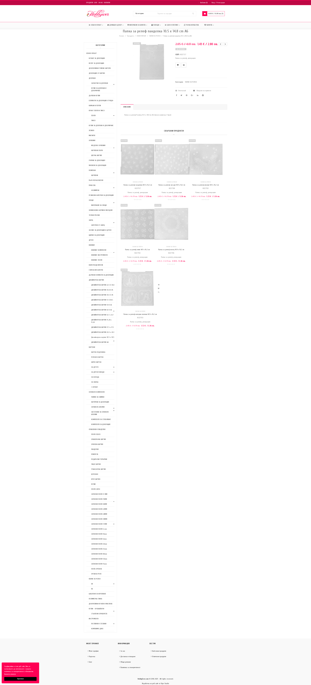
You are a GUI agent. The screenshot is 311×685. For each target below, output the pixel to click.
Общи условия (126, 662)
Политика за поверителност (130, 667)
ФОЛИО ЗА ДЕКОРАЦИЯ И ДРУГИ (100, 230)
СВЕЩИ (91, 200)
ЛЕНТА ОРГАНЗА (96, 569)
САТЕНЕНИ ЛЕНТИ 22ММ (99, 509)
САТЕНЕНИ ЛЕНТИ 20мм (99, 544)
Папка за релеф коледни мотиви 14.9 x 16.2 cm (140, 314)
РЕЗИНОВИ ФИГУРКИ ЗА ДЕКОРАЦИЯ (101, 195)
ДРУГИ (91, 240)
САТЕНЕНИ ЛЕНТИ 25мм (99, 549)
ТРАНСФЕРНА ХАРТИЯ (98, 469)
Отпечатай (182, 91)
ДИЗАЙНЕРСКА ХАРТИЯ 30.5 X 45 (102, 295)
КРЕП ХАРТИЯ (95, 479)
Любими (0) (204, 3)
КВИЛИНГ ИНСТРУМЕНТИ (99, 255)
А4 (92, 584)
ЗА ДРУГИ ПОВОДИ (97, 372)
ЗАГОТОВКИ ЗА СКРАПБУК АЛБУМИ (100, 413)
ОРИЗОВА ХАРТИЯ (97, 444)
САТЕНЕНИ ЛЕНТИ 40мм (99, 554)
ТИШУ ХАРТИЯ (96, 464)
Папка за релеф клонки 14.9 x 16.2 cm (205, 185)
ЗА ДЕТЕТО (95, 367)
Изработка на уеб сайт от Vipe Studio (155, 683)
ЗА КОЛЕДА (95, 377)
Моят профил (94, 651)
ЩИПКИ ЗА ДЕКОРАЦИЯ (97, 235)
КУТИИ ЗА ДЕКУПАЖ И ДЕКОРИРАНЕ (98, 89)
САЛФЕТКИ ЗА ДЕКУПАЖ (99, 83)
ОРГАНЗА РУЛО (96, 574)
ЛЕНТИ (93, 115)
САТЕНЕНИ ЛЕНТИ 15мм (99, 564)
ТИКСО (93, 120)
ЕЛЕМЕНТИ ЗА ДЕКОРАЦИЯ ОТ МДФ (101, 101)
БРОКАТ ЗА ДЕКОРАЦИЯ (97, 58)
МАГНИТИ (92, 135)
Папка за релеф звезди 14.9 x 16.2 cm (172, 185)
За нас (100, 3)
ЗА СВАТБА (94, 382)
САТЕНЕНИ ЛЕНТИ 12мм (99, 539)
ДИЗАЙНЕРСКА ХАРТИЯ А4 (99, 342)
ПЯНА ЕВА (92, 185)
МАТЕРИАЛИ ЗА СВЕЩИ (99, 205)
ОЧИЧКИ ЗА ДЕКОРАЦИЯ (97, 160)
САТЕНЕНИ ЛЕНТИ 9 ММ (99, 524)
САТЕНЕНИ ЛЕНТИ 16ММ (99, 504)
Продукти (89, 3)
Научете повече (10, 674)
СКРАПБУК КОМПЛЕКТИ (97, 392)
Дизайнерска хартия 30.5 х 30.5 (102, 337)
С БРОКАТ (94, 387)
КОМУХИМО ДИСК (97, 629)
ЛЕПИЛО (91, 130)
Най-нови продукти (159, 651)
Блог (95, 3)
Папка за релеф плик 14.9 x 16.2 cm (137, 250)
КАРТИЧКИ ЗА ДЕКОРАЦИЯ (100, 402)
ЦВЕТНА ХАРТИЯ (96, 155)
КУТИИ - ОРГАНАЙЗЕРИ (96, 609)
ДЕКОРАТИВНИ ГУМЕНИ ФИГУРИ (100, 68)
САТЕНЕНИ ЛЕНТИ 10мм (99, 534)
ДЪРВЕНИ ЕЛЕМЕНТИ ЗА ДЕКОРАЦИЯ (101, 275)
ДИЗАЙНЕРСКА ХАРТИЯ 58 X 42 (101, 305)
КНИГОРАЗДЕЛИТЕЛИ (96, 265)
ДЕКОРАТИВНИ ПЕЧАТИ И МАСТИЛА (100, 604)
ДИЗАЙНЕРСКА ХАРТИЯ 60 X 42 (101, 310)
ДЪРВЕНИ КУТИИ (94, 96)
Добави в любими (177, 65)
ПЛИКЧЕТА (94, 454)
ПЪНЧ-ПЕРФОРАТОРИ (96, 180)
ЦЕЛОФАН (94, 474)
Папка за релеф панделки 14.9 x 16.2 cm (138, 185)
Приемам (20, 679)
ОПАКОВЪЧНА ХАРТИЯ (98, 439)
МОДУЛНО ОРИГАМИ (98, 145)
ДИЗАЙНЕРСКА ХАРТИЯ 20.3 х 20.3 (102, 332)
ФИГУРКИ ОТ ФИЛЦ (98, 225)
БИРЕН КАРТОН (96, 362)
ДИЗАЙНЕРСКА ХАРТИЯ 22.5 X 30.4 (102, 285)
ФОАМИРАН (95, 190)
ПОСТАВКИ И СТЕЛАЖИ (98, 624)
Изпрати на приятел (203, 91)
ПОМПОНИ (92, 170)
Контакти (107, 3)
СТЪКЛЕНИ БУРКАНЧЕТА (99, 614)
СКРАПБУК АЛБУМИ (97, 407)
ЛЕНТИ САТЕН (95, 489)
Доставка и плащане (128, 656)
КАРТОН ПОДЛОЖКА (98, 352)
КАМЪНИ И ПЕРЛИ (95, 106)
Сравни (183, 65)
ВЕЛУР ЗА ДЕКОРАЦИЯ (96, 63)
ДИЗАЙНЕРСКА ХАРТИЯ (96, 280)
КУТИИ (93, 484)
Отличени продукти (159, 656)
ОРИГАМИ (92, 140)
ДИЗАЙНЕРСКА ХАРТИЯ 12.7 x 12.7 (102, 315)
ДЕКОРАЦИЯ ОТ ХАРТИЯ (97, 73)
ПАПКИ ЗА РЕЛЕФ (155, 36)
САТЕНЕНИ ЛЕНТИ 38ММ (99, 519)
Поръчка (92, 656)
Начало (121, 36)
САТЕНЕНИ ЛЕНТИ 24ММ (99, 514)
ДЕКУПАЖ (92, 78)
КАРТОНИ (92, 347)
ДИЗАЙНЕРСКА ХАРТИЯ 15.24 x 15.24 (101, 321)
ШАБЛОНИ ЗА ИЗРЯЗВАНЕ (97, 594)
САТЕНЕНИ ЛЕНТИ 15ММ (99, 499)
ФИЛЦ (91, 220)
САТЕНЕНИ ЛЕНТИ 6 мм (99, 529)
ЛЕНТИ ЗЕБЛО (95, 434)
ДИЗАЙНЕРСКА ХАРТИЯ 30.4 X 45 (102, 290)
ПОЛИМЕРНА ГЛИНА (95, 599)
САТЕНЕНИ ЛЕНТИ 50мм (99, 559)
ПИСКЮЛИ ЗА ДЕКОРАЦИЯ (97, 165)
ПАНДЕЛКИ (95, 449)
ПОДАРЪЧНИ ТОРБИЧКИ (99, 459)
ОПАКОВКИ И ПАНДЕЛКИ (97, 429)
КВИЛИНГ (92, 245)
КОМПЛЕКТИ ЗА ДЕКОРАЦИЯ (100, 424)
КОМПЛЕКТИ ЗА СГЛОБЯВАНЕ (101, 419)
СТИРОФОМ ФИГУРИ (96, 270)
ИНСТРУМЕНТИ (93, 619)
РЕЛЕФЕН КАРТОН (97, 357)
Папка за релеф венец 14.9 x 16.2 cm (171, 250)
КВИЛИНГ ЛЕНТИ (96, 260)
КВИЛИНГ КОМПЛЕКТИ (98, 250)
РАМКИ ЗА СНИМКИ (97, 397)
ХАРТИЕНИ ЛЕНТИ (97, 150)
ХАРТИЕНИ (94, 175)
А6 (92, 589)
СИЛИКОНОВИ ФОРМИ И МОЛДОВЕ (101, 210)
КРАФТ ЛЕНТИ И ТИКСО (97, 111)
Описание (127, 107)
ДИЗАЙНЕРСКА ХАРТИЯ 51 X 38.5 (102, 300)
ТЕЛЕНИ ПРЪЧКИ (94, 215)
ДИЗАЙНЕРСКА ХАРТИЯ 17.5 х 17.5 (102, 327)
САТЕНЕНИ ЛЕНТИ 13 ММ (99, 494)
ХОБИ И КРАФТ (141, 36)
